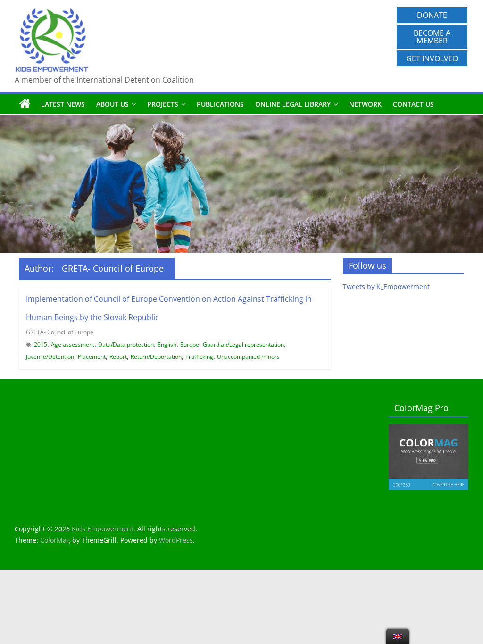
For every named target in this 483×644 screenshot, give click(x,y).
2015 (40, 344)
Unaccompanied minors (248, 357)
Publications (220, 103)
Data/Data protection (126, 344)
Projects (162, 103)
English (167, 344)
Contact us (413, 103)
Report (118, 357)
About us (112, 103)
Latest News (63, 103)
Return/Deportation (156, 357)
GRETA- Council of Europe (59, 332)
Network (365, 103)
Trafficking (199, 357)
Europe (189, 344)
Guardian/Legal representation (243, 344)
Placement (92, 357)
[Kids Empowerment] (25, 104)
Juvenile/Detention (50, 357)
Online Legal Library (293, 103)
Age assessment (72, 344)
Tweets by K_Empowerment (386, 286)
